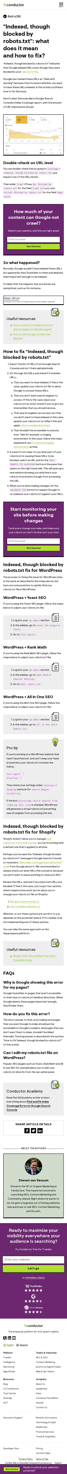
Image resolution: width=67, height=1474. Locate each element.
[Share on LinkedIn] (40, 1130)
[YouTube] (14, 1338)
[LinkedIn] (9, 1338)
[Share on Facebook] (27, 1130)
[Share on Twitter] (33, 1130)
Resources (8, 1379)
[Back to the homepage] (13, 4)
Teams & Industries (46, 1352)
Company (41, 1379)
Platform (8, 1352)
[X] (5, 1338)
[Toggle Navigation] (61, 4)
